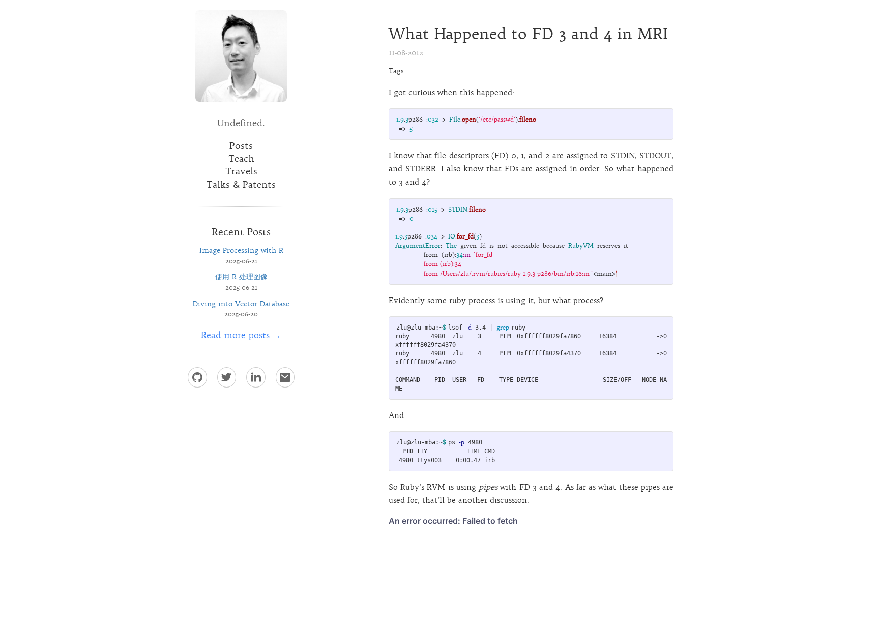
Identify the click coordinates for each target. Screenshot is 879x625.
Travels (241, 171)
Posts (241, 146)
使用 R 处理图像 (241, 276)
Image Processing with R (241, 250)
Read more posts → (241, 335)
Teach (241, 158)
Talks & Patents (241, 184)
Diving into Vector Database (241, 303)
